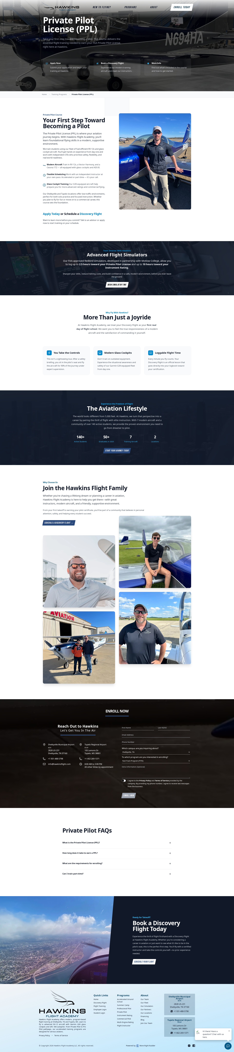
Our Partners (146, 1009)
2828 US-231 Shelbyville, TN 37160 (61, 749)
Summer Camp (123, 1005)
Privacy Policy (145, 780)
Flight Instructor (123, 1025)
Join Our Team (146, 1023)
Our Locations (146, 1013)
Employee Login (100, 1009)
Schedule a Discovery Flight (59, 522)
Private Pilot (122, 1012)
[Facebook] (194, 1045)
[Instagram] (189, 1045)
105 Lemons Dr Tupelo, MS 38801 (95, 749)
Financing (145, 1016)
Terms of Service (162, 780)
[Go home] (62, 1003)
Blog (142, 1020)
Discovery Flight (91, 214)
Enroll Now (128, 795)
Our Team (145, 999)
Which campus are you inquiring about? (140, 748)
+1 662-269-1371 (92, 758)
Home (96, 999)
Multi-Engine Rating (125, 1022)
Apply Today (51, 214)
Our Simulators (147, 1006)
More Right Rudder (147, 1045)
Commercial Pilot (124, 1019)
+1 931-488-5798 (55, 758)
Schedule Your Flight (144, 961)
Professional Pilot (124, 1008)
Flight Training (100, 1006)
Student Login (99, 1013)
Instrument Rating (124, 1015)
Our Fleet (144, 1003)
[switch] (124, 781)
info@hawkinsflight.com (59, 764)
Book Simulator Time (117, 284)
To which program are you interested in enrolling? (145, 757)
